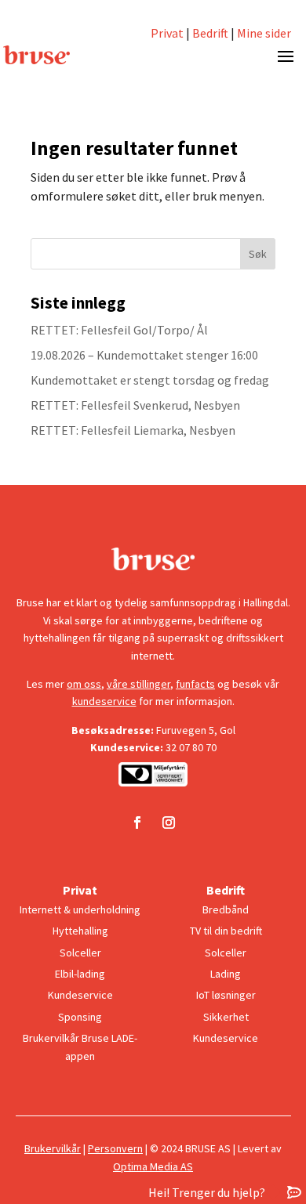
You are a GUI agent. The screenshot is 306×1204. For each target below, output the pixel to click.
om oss (84, 684)
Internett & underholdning (80, 909)
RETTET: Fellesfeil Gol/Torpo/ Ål (119, 330)
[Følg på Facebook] (137, 822)
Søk (258, 254)
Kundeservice (80, 995)
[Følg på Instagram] (168, 822)
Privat (167, 33)
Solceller (80, 952)
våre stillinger (138, 684)
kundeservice (104, 701)
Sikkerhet (226, 1017)
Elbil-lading (80, 974)
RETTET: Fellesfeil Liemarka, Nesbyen (133, 430)
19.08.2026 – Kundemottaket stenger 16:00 (144, 355)
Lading (225, 974)
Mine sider (263, 33)
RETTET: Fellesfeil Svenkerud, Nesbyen (135, 405)
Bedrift (210, 33)
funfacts (195, 684)
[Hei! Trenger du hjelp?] (294, 1192)
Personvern (115, 1148)
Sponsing (80, 1017)
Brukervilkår (52, 1148)
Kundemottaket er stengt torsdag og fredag (150, 380)
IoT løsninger (226, 995)
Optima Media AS (153, 1166)
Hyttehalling (80, 931)
